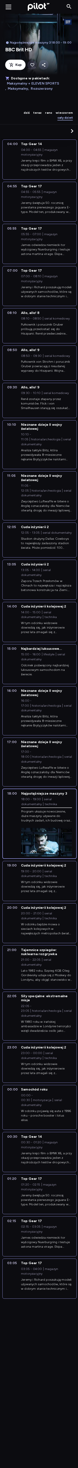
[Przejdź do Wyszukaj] (69, 6)
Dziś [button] (27, 113)
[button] (72, 130)
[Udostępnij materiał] (44, 65)
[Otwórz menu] (8, 7)
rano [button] (48, 113)
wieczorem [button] (64, 113)
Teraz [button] (37, 113)
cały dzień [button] (65, 118)
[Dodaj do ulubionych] (32, 65)
